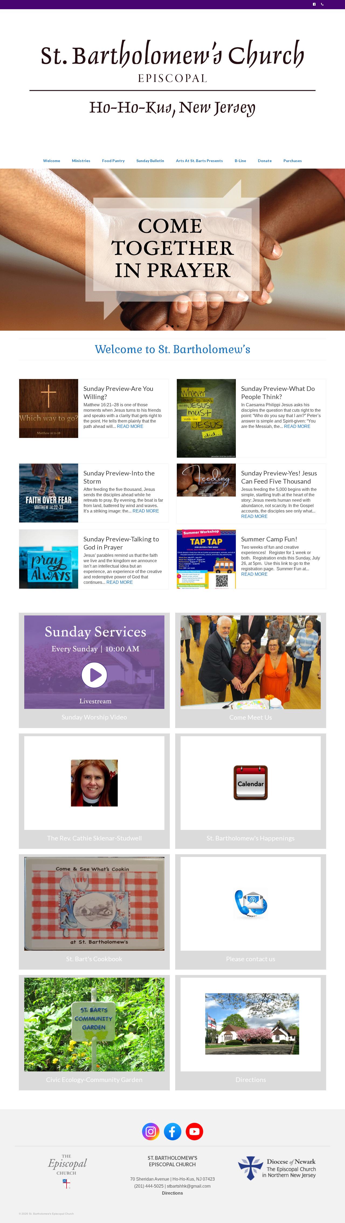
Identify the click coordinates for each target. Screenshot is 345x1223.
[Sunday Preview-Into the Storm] (48, 493)
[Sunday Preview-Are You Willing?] (48, 408)
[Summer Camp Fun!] (206, 559)
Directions (172, 1193)
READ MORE (130, 426)
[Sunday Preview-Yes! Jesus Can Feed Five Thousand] (206, 480)
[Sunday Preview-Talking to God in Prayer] (48, 559)
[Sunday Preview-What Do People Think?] (206, 418)
